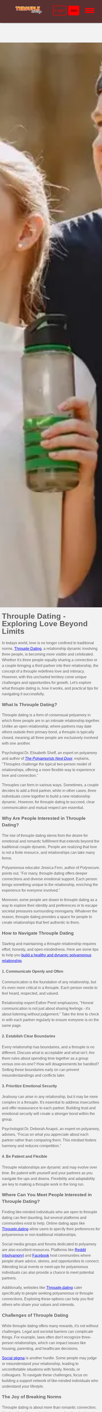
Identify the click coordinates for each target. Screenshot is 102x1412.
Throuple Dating (28, 649)
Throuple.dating (15, 1229)
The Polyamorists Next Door (48, 758)
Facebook (40, 1255)
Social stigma (13, 1358)
